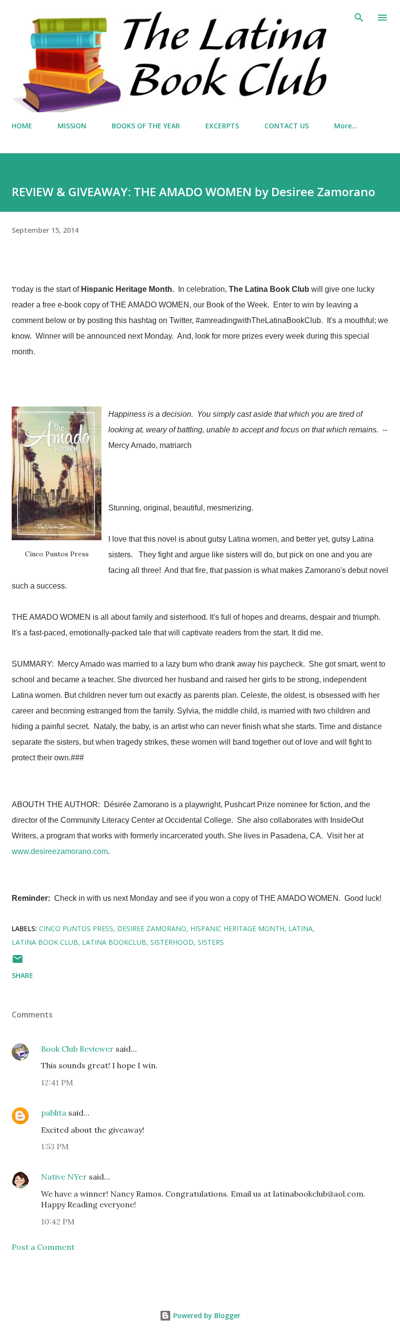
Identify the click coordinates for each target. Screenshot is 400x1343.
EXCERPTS (222, 125)
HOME (22, 125)
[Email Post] (17, 962)
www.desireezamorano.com (60, 851)
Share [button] (22, 975)
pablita (53, 1113)
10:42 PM (58, 1221)
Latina (300, 928)
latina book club (45, 942)
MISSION (72, 125)
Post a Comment (43, 1247)
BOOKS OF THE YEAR (146, 125)
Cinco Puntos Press (76, 928)
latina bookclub (114, 942)
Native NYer (64, 1176)
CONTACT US (286, 125)
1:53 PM (55, 1146)
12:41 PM (57, 1082)
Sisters (211, 942)
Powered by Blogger (205, 1315)
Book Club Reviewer (77, 1049)
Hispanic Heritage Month (237, 928)
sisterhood (172, 942)
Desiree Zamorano (151, 928)
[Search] (359, 17)
